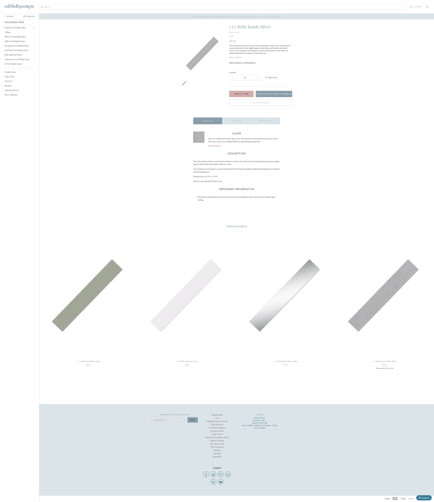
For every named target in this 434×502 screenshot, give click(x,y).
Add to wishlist (260, 102)
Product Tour (10, 72)
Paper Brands (205, 16)
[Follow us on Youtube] (221, 481)
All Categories (29, 16)
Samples (8, 85)
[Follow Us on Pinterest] (221, 474)
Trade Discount (217, 424)
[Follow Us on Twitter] (213, 474)
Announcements (217, 431)
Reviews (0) (236, 121)
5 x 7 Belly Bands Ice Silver (187, 361)
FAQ (217, 418)
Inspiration (217, 456)
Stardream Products (224, 16)
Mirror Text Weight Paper (15, 37)
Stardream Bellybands (246, 16)
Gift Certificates (11, 95)
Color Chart (10, 76)
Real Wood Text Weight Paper (16, 50)
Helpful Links (217, 415)
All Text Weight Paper (13, 64)
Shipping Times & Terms (217, 421)
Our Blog (217, 453)
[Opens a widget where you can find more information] (424, 498)
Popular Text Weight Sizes (15, 27)
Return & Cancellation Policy (217, 437)
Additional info (265, 121)
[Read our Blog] (213, 481)
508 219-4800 (259, 428)
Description (207, 121)
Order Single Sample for (274, 94)
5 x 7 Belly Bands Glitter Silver (385, 361)
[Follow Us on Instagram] (228, 474)
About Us (8, 81)
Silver (231, 36)
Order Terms (217, 434)
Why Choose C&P (217, 444)
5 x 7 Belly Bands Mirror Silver (286, 361)
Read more (235, 57)
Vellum (7, 32)
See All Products (214, 145)
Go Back (9, 16)
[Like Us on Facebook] (206, 474)
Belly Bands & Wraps (13, 55)
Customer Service (12, 90)
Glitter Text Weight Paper (15, 41)
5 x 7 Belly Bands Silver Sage (88, 361)
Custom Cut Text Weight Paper (17, 59)
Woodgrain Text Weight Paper (17, 46)
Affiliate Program (217, 440)
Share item (272, 77)
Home (194, 16)
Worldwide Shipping (217, 428)
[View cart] (427, 6)
